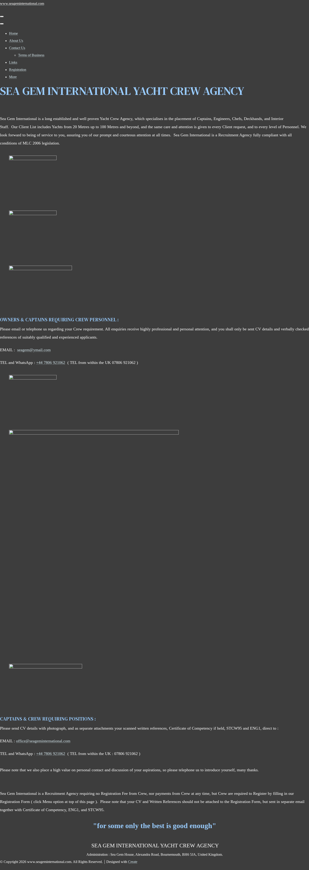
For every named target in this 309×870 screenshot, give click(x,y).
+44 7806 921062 (50, 362)
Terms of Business (31, 55)
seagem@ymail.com (34, 350)
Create (132, 862)
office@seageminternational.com (43, 741)
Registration (17, 70)
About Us (16, 41)
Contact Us (17, 48)
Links (13, 62)
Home (13, 33)
